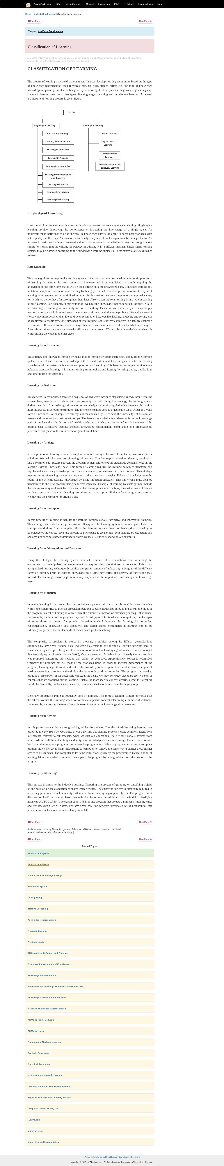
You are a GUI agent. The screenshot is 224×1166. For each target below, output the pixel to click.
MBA (116, 4)
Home (28, 14)
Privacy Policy (90, 1157)
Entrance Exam (145, 4)
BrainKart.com (42, 4)
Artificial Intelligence (44, 14)
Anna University (74, 4)
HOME (58, 4)
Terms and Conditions (106, 1157)
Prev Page (35, 21)
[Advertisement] (179, 58)
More (159, 4)
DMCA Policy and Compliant (128, 1157)
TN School (128, 4)
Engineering (104, 4)
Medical (90, 4)
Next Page (144, 21)
